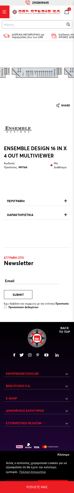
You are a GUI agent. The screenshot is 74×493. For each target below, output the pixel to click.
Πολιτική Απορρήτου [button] (32, 472)
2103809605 (40, 3)
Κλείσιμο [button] (63, 454)
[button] (68, 24)
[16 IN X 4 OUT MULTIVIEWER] (37, 72)
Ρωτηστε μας (37, 487)
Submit (18, 295)
